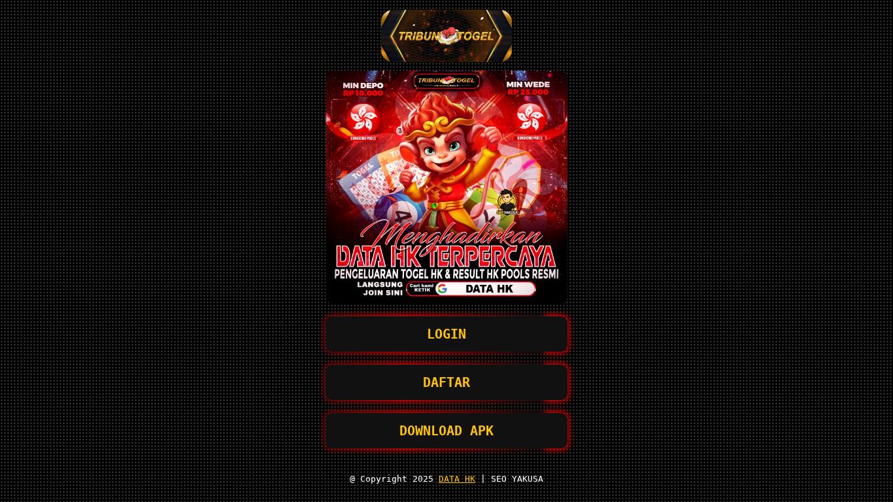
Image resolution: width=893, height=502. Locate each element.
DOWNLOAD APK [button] (446, 431)
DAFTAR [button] (446, 382)
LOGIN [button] (446, 334)
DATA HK (457, 479)
